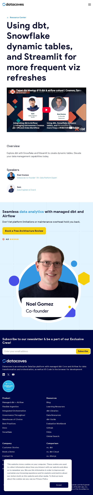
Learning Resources (55, 406)
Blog (48, 402)
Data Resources (53, 415)
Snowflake (7, 432)
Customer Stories (10, 447)
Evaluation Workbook (56, 423)
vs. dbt (49, 447)
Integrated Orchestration (14, 411)
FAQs (48, 432)
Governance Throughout (13, 415)
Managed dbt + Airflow (13, 402)
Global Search (52, 436)
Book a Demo (8, 452)
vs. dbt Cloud (52, 452)
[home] (13, 4)
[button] (89, 4)
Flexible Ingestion (10, 406)
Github (49, 428)
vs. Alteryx (51, 456)
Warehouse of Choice (12, 419)
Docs (4, 428)
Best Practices (9, 423)
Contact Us (7, 456)
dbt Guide (51, 419)
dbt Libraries (52, 411)
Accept (59, 485)
